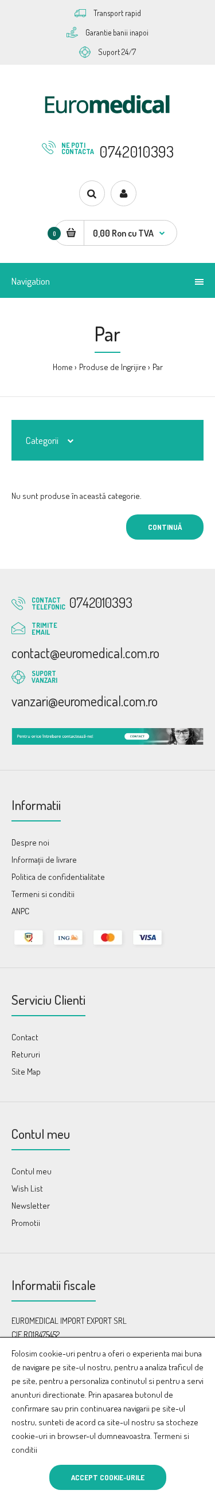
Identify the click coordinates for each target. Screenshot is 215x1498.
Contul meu (31, 1171)
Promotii (25, 1222)
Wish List (27, 1188)
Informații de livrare (44, 859)
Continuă (165, 527)
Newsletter (30, 1205)
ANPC (20, 911)
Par (158, 366)
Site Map (26, 1071)
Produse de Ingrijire (112, 366)
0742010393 (136, 151)
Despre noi (30, 842)
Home (63, 366)
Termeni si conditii (43, 893)
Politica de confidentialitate (58, 876)
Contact (24, 1037)
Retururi (25, 1054)
